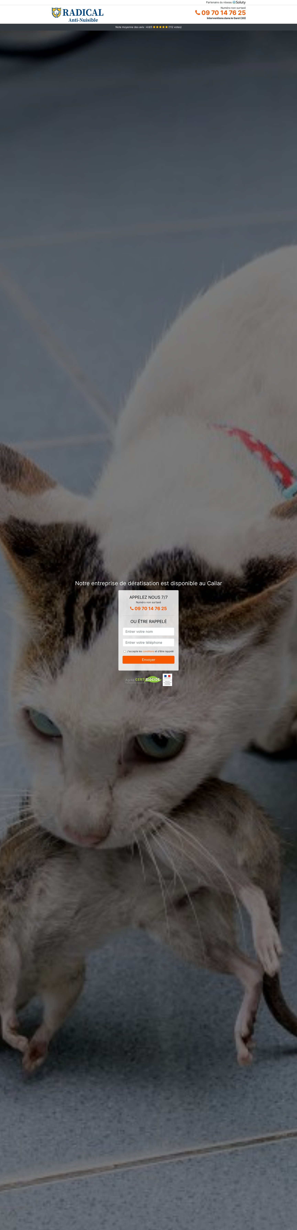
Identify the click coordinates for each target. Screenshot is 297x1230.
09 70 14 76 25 (223, 12)
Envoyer (148, 660)
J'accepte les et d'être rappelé (150, 651)
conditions (148, 651)
